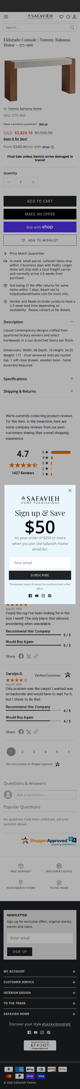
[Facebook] (30, 595)
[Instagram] (43, 595)
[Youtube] (36, 595)
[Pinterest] (49, 595)
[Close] (70, 490)
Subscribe (40, 575)
